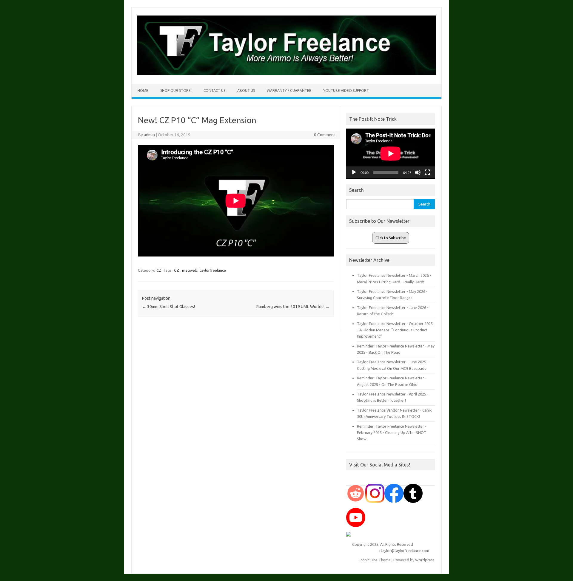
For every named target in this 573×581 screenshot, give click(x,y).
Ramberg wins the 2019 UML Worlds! (292, 306)
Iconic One (369, 560)
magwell (189, 270)
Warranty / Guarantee (289, 90)
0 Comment (324, 134)
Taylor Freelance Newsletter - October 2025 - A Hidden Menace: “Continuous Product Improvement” (395, 330)
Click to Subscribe (390, 238)
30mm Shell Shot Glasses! (168, 306)
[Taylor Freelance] (286, 73)
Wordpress (425, 560)
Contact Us (214, 90)
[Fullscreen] (427, 172)
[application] (390, 154)
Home (143, 90)
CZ (158, 270)
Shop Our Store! (176, 90)
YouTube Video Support (346, 90)
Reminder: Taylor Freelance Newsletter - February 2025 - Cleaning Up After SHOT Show (391, 432)
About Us (246, 90)
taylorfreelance (213, 270)
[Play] (354, 172)
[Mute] (418, 172)
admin (149, 134)
